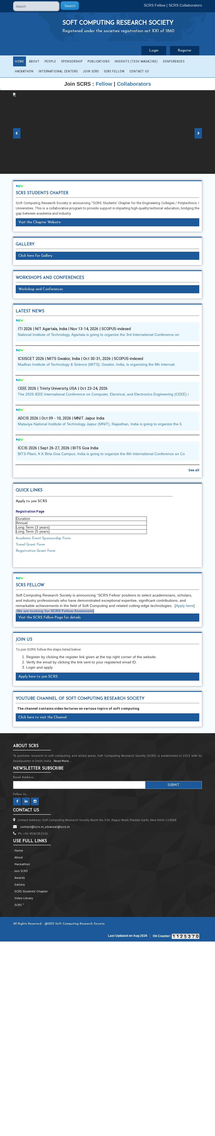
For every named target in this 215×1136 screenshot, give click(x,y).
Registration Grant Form (35, 551)
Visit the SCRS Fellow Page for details (49, 617)
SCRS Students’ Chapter (31, 891)
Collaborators (134, 84)
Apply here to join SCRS (38, 677)
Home (19, 61)
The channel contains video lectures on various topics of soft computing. (79, 708)
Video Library (23, 898)
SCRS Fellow (154, 5)
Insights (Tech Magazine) (136, 61)
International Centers (58, 71)
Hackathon (24, 71)
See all (193, 470)
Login (153, 51)
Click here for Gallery (35, 256)
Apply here (185, 606)
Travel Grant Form (30, 544)
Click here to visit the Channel (42, 717)
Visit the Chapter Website (39, 222)
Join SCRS (91, 71)
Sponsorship (72, 61)
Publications (99, 61)
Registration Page (30, 511)
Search (69, 5)
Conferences (174, 61)
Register (184, 51)
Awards (19, 878)
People (50, 61)
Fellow (104, 84)
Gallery (19, 884)
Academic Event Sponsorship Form (43, 538)
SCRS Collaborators (185, 5)
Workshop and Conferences (40, 289)
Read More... (63, 761)
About (34, 61)
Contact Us (139, 71)
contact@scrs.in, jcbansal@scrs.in (45, 827)
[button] (17, 132)
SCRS (19, 905)
